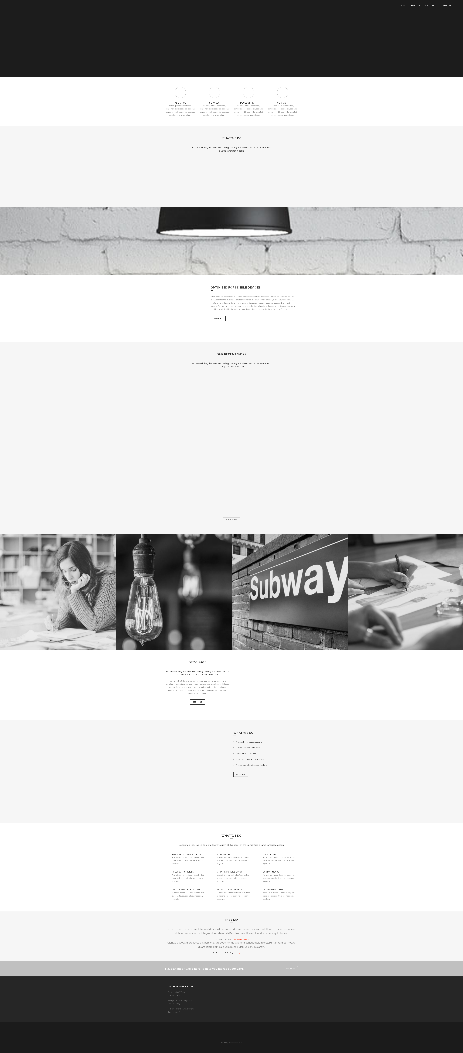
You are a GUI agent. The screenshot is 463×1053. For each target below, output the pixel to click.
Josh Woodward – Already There (181, 1009)
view (186, 393)
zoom (185, 389)
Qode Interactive (236, 1043)
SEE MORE (197, 702)
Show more (231, 520)
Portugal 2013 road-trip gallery (180, 1001)
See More (218, 318)
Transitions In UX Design (177, 992)
